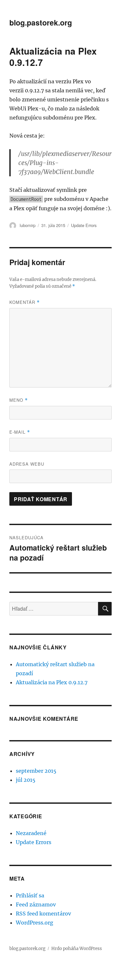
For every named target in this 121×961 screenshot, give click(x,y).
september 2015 (36, 771)
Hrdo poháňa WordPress (76, 948)
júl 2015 (25, 780)
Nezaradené (31, 833)
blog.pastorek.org (40, 22)
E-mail (19, 432)
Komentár (24, 302)
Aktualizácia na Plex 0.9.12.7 (51, 682)
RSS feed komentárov (43, 913)
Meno (18, 400)
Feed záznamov (36, 904)
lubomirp (27, 225)
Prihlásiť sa (30, 895)
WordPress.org (34, 922)
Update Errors (84, 225)
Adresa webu (26, 464)
